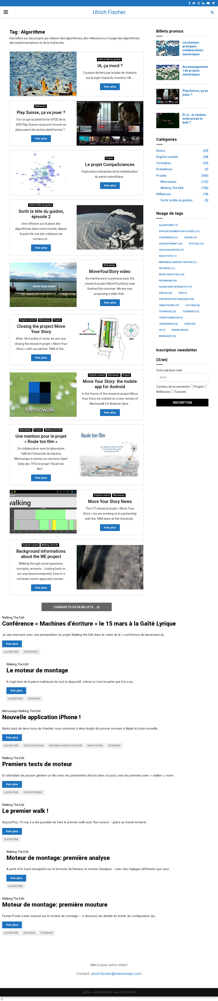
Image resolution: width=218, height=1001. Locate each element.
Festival (196, 244)
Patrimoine (168, 281)
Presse (165, 293)
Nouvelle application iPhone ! (41, 717)
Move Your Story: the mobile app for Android (110, 384)
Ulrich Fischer (109, 12)
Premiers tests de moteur (37, 764)
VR (162, 330)
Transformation (171, 318)
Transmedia (168, 324)
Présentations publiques (176, 299)
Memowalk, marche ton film (178, 262)
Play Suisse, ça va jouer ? (41, 112)
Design (190, 237)
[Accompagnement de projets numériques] (167, 72)
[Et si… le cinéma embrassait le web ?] (167, 120)
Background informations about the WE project (41, 554)
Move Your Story (171, 274)
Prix (183, 293)
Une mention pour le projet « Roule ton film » (41, 439)
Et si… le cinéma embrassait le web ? (194, 118)
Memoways (109, 265)
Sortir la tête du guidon (109, 59)
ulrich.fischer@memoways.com (116, 973)
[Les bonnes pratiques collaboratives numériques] (167, 48)
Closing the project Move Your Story (41, 329)
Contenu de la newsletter (173, 386)
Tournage (190, 311)
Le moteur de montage (37, 670)
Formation (163, 163)
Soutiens (192, 305)
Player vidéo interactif (175, 287)
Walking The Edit (53, 430)
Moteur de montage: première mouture (55, 904)
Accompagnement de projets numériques (195, 70)
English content (28, 320)
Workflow (180, 330)
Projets (109, 158)
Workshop (167, 336)
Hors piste (168, 256)
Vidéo (190, 324)
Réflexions (40, 106)
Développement (170, 244)
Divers (160, 150)
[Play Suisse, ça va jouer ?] (167, 96)
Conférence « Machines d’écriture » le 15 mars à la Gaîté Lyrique (89, 623)
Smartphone (169, 305)
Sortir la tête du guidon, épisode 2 (41, 214)
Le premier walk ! (25, 810)
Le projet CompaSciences (110, 164)
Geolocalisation (171, 250)
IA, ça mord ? (110, 65)
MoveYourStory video (110, 271)
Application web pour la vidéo (179, 231)
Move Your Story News (110, 501)
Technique (167, 311)
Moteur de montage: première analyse (58, 857)
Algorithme (168, 225)
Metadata (167, 268)
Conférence (168, 237)
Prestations (164, 169)
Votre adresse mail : (169, 370)
